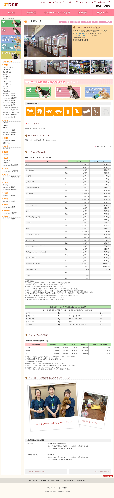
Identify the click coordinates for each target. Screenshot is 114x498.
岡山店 (9, 195)
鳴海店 (5, 74)
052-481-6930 (80, 33)
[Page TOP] (108, 477)
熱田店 (9, 93)
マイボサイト (70, 2)
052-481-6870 (80, 35)
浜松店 (9, 140)
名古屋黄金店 (7, 72)
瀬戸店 (9, 105)
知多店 (9, 117)
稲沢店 (9, 95)
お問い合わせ (102, 2)
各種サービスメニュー (104, 146)
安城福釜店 (6, 91)
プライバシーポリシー (52, 488)
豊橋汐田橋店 (11, 112)
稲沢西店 (5, 88)
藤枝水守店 (6, 143)
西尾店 (9, 103)
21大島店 (6, 163)
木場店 (9, 187)
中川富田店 (6, 69)
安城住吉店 (10, 107)
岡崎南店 (10, 114)
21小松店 (6, 154)
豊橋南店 (10, 98)
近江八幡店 (6, 149)
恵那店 (9, 134)
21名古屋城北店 (8, 67)
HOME (4, 18)
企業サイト (80, 480)
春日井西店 (6, 77)
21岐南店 (6, 123)
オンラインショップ (86, 2)
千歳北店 (10, 189)
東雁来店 (5, 185)
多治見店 (10, 132)
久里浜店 (10, 213)
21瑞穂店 (6, 125)
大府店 (5, 79)
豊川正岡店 (10, 110)
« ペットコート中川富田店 (36, 471)
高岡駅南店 (6, 160)
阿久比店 (5, 86)
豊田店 (9, 100)
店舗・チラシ (33, 480)
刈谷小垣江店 (7, 81)
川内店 (9, 219)
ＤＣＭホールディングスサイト (51, 2)
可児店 (9, 130)
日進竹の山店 (7, 84)
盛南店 (9, 201)
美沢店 (9, 207)
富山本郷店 (10, 165)
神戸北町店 (10, 171)
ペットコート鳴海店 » (102, 471)
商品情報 (44, 480)
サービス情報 (55, 480)
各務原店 (5, 127)
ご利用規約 (64, 488)
